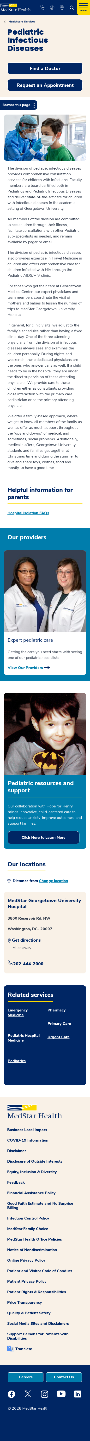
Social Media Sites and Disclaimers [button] (38, 1323)
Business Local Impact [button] (27, 1129)
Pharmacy (57, 1010)
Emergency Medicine (18, 1012)
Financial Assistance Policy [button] (31, 1193)
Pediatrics (17, 1061)
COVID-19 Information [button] (27, 1140)
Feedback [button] (16, 1182)
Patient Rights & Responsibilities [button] (36, 1292)
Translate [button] (23, 1349)
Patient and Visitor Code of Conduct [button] (39, 1271)
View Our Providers (25, 667)
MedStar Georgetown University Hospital (44, 904)
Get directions (26, 940)
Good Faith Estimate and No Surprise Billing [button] (40, 1205)
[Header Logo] (15, 5)
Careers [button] (26, 1377)
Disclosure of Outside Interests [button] (34, 1161)
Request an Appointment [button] (45, 85)
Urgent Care (59, 1037)
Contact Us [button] (64, 1377)
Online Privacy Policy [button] (26, 1260)
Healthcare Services (22, 21)
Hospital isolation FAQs (28, 513)
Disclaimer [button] (16, 1151)
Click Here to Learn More (44, 837)
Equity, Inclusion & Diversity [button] (32, 1172)
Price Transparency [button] (24, 1302)
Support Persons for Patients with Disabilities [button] (38, 1336)
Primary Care (59, 1023)
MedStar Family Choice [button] (27, 1228)
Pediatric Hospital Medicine (24, 1038)
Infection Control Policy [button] (28, 1218)
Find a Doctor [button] (45, 68)
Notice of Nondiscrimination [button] (32, 1250)
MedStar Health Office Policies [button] (34, 1239)
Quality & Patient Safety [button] (29, 1313)
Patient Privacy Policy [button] (27, 1281)
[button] (42, 7)
